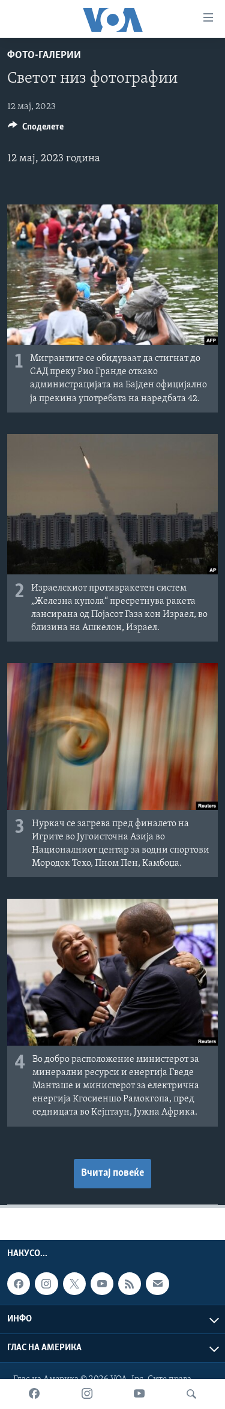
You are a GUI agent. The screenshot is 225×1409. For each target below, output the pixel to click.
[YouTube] (139, 1394)
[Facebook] (34, 1394)
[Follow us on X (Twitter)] (74, 1283)
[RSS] (129, 1283)
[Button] (36, 129)
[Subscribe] (157, 1283)
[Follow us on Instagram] (46, 1283)
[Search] (191, 1394)
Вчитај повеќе (112, 1173)
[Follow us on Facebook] (18, 1283)
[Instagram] (87, 1394)
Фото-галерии (44, 55)
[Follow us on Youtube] (102, 1283)
